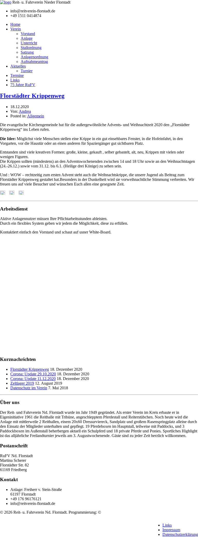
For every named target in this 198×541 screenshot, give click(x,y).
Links (15, 80)
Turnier (26, 71)
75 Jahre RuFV (22, 85)
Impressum (171, 530)
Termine (17, 75)
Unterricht (29, 43)
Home (15, 24)
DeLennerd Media (117, 512)
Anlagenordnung (34, 57)
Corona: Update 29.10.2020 (33, 374)
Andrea (25, 111)
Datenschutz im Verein (28, 388)
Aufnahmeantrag (34, 61)
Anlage (26, 38)
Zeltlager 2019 (22, 383)
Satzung (27, 52)
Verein (15, 29)
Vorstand (28, 33)
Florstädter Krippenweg (32, 95)
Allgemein (35, 116)
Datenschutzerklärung (180, 534)
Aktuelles (18, 66)
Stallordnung (31, 47)
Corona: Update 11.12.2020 (33, 378)
